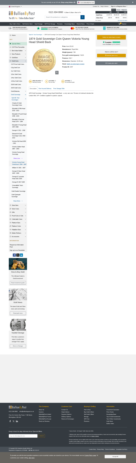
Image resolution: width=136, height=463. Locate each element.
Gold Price (99, 15)
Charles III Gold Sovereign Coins (17, 104)
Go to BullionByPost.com (87, 2)
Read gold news (18, 313)
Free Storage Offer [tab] (59, 88)
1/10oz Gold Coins (16, 81)
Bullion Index (110, 423)
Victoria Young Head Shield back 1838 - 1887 (19, 163)
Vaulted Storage (18, 333)
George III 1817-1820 (18, 182)
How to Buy (87, 409)
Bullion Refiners (16, 233)
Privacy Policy (100, 449)
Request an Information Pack (17, 246)
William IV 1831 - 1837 (18, 167)
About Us (41, 409)
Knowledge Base (70, 24)
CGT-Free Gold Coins (17, 64)
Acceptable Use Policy (121, 449)
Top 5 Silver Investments (113, 419)
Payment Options (66, 414)
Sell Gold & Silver (89, 414)
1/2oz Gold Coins (16, 74)
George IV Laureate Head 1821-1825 (18, 177)
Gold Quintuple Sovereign (16, 195)
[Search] (82, 17)
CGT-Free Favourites (18, 47)
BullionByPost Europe (45, 419)
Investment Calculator (112, 409)
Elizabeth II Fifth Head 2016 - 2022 (18, 109)
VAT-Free (50, 24)
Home (13, 35)
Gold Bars (14, 57)
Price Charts (90, 24)
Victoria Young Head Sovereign (18, 153)
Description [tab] (33, 88)
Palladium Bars (16, 229)
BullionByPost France (45, 416)
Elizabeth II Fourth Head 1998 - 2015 (19, 115)
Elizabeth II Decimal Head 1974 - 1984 (18, 120)
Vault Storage (39, 24)
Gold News (18, 302)
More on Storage (18, 346)
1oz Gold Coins (15, 71)
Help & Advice (104, 6)
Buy (15, 24)
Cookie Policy (92, 449)
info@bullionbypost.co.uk (26, 411)
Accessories (15, 236)
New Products (15, 54)
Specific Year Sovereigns (15, 99)
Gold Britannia (15, 91)
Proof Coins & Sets (17, 216)
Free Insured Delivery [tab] (45, 88)
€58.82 (124, 17)
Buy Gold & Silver (89, 412)
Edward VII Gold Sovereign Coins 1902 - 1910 (19, 136)
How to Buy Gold (18, 272)
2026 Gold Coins (16, 84)
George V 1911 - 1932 (18, 130)
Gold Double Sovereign (18, 191)
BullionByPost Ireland (45, 414)
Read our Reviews (44, 421)
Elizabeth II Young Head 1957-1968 (19, 126)
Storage (86, 416)
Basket (123, 24)
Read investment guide (18, 282)
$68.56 (117, 17)
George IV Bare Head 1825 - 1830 (18, 172)
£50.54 (110, 17)
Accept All (115, 456)
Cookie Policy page (90, 455)
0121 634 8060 (13, 411)
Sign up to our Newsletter (17, 250)
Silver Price (99, 17)
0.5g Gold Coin (15, 67)
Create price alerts (123, 20)
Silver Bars (14, 205)
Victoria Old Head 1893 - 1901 (19, 142)
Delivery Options (66, 416)
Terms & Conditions (110, 449)
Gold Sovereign (15, 94)
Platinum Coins (16, 226)
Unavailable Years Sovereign (17, 186)
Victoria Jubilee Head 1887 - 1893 (18, 148)
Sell (27, 24)
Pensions (60, 24)
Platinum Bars (15, 222)
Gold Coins (15, 61)
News (81, 24)
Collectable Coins (16, 219)
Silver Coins (15, 209)
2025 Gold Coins (16, 88)
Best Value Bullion (16, 50)
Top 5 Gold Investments (113, 416)
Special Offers (15, 43)
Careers (41, 412)
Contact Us (96, 6)
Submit (42, 436)
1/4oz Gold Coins (16, 77)
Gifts (13, 212)
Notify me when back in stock (75, 64)
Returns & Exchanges (67, 419)
